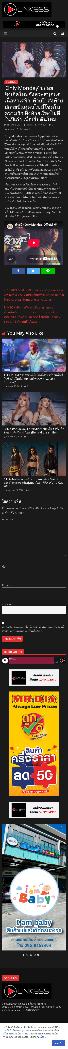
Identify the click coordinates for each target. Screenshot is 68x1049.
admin (30, 124)
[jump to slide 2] (31, 792)
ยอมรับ (58, 1043)
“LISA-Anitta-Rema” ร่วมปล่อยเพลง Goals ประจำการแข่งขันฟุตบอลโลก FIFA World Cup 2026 (34, 482)
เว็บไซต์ (6, 604)
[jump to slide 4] (38, 792)
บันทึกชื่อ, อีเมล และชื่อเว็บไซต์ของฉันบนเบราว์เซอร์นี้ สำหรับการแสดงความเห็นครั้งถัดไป (33, 629)
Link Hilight (11, 82)
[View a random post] (62, 33)
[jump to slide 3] (35, 792)
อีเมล (6, 585)
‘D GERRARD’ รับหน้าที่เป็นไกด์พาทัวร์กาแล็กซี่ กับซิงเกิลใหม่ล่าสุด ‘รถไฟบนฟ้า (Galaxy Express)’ (33, 378)
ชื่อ (5, 566)
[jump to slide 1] (27, 792)
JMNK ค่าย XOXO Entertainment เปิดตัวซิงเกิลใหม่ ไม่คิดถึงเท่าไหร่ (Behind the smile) (34, 430)
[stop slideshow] (41, 792)
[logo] (26, 985)
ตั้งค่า (43, 1036)
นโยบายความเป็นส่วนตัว (15, 1033)
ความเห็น (7, 519)
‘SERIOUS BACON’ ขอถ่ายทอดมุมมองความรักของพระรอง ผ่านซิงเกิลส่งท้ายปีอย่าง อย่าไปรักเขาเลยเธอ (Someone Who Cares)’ (34, 294)
